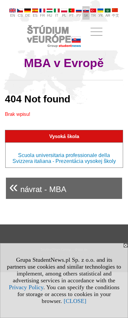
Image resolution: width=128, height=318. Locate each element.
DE (27, 15)
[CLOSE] (75, 301)
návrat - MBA (37, 186)
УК (100, 15)
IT (56, 15)
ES (35, 15)
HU (49, 15)
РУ (78, 15)
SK (86, 15)
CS (20, 15)
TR (93, 15)
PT (71, 15)
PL (64, 15)
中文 (115, 15)
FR (42, 15)
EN (12, 15)
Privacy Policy (26, 287)
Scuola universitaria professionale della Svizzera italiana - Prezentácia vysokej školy (64, 158)
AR (107, 15)
